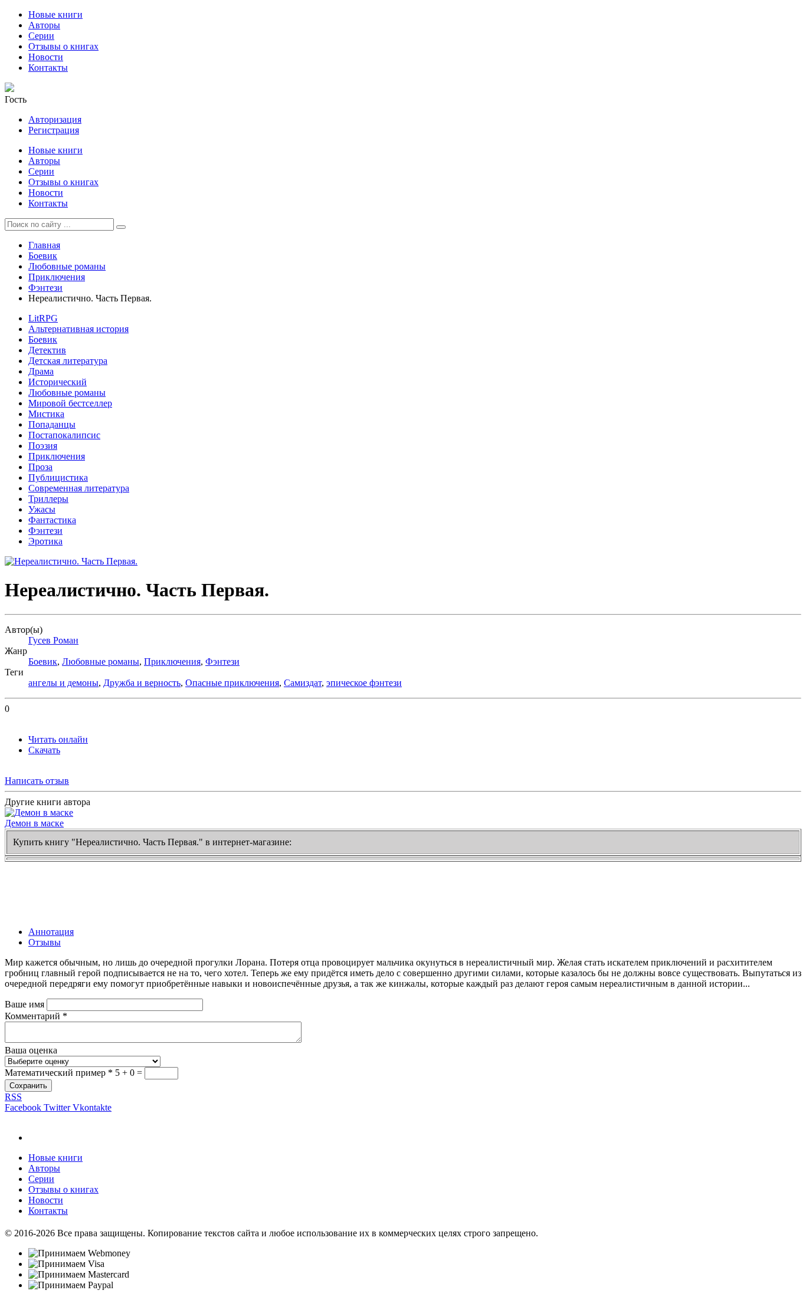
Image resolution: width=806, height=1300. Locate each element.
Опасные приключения (232, 683)
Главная (44, 245)
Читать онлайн (58, 739)
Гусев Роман (53, 640)
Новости (45, 57)
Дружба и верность (142, 683)
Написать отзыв (37, 781)
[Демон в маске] (39, 812)
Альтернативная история (78, 329)
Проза (40, 467)
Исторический (57, 382)
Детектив (47, 350)
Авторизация (54, 119)
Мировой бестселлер (70, 403)
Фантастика (52, 520)
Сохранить (28, 1085)
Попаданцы (52, 424)
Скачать (44, 750)
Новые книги (55, 14)
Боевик (42, 256)
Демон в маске (34, 823)
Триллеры (48, 499)
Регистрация (53, 130)
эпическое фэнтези (364, 683)
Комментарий (36, 1016)
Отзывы (44, 942)
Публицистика (58, 477)
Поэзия (42, 446)
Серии (41, 36)
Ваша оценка (31, 1050)
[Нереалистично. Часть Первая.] (71, 561)
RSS (13, 1097)
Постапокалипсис (64, 435)
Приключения (56, 277)
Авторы (44, 25)
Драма (41, 371)
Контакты (48, 68)
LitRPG (43, 318)
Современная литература (78, 488)
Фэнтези (45, 288)
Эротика (45, 541)
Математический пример (59, 1073)
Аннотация (51, 932)
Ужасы (41, 509)
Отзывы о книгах (63, 46)
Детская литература (67, 361)
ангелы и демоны (63, 683)
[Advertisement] (219, 888)
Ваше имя (24, 1004)
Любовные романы (67, 266)
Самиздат (303, 683)
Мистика (46, 414)
